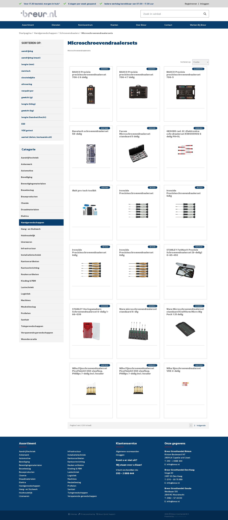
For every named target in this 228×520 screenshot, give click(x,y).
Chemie (25, 203)
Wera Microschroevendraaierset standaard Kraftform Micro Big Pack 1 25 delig (185, 311)
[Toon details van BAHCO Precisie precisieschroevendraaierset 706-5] (186, 92)
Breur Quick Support (107, 514)
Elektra (25, 216)
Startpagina (25, 33)
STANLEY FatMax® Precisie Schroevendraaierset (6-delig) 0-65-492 (184, 252)
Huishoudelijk (28, 235)
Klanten (114, 24)
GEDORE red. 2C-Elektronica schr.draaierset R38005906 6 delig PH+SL (184, 133)
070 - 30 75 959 (174, 479)
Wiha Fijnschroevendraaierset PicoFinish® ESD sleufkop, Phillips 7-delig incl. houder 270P (89, 372)
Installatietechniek (31, 254)
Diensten (56, 24)
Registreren (191, 3)
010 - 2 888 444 (125, 473)
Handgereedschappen (45, 33)
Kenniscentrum (85, 24)
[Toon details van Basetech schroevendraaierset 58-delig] (91, 154)
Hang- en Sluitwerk (31, 229)
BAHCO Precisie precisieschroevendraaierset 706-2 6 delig (89, 74)
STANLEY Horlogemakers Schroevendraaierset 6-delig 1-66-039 (90, 311)
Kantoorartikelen (30, 261)
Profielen (26, 313)
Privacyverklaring (88, 514)
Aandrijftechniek (30, 157)
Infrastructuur (28, 248)
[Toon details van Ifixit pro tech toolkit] (91, 209)
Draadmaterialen (30, 209)
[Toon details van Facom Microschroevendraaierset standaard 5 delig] (138, 153)
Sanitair (25, 319)
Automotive (27, 170)
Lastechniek (27, 287)
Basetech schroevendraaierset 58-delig (90, 132)
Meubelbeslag (28, 306)
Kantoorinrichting (30, 267)
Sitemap (73, 514)
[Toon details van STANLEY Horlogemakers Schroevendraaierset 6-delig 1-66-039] (91, 332)
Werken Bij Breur (198, 24)
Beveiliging (26, 177)
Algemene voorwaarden (127, 451)
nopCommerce (180, 516)
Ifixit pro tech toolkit (84, 190)
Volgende (201, 425)
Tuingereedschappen (32, 326)
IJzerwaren (26, 241)
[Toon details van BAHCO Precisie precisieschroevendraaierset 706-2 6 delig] (91, 94)
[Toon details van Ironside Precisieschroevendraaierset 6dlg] (186, 210)
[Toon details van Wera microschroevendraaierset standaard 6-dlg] (138, 331)
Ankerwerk (26, 164)
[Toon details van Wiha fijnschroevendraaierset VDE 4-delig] (186, 383)
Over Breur (141, 24)
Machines (26, 300)
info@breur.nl (173, 464)
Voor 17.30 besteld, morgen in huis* (42, 3)
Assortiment (28, 24)
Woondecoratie (29, 339)
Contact (168, 24)
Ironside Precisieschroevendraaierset (136, 192)
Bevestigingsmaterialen (33, 183)
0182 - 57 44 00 (174, 498)
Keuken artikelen (30, 274)
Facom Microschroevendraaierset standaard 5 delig (134, 133)
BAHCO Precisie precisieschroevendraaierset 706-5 (183, 74)
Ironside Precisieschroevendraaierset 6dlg (184, 193)
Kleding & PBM (28, 280)
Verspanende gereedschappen (37, 332)
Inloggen (204, 3)
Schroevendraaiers (69, 33)
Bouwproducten (29, 196)
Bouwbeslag (27, 190)
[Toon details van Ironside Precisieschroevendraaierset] (138, 210)
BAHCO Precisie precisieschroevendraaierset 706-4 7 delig (136, 74)
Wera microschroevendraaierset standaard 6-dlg (138, 310)
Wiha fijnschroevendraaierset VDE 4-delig (184, 369)
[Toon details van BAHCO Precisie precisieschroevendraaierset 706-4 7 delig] (138, 92)
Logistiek (25, 293)
